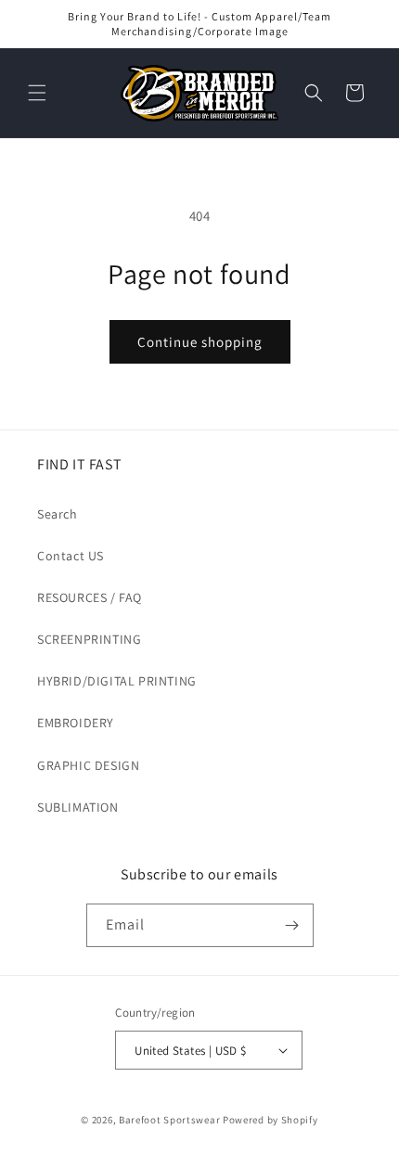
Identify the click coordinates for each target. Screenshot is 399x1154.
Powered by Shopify (270, 1119)
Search (57, 514)
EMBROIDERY (75, 722)
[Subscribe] (292, 925)
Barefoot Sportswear (169, 1119)
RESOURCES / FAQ (89, 597)
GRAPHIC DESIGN (88, 765)
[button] (37, 92)
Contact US (70, 555)
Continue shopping (200, 342)
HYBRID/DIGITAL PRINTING (117, 681)
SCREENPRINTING (89, 639)
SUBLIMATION (78, 807)
